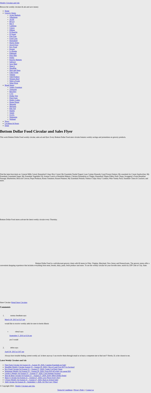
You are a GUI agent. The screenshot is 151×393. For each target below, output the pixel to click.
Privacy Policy (79, 390)
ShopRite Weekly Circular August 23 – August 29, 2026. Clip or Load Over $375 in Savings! (40, 367)
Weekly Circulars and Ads (9, 3)
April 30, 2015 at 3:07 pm (14, 352)
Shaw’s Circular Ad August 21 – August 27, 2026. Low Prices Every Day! (32, 378)
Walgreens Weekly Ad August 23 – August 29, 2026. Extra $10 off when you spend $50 (38, 371)
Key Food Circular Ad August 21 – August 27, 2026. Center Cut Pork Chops (33, 369)
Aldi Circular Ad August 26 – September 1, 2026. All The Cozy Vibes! (31, 382)
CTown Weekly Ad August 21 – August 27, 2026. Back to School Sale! (31, 380)
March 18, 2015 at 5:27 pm (15, 320)
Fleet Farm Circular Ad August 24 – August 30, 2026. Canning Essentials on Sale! (35, 365)
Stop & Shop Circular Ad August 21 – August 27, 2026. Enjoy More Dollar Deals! (35, 376)
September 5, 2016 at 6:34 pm (20, 336)
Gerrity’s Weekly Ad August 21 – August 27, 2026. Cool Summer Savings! (33, 373)
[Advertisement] (39, 156)
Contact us (90, 390)
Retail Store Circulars (19, 302)
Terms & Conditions (64, 390)
